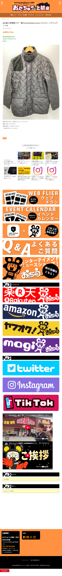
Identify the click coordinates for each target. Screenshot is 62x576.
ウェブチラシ (31, 14)
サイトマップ (25, 560)
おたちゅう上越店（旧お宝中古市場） (30, 565)
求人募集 (25, 14)
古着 (5, 138)
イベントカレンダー (39, 14)
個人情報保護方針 (35, 560)
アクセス (20, 14)
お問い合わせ (48, 14)
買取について (13, 14)
